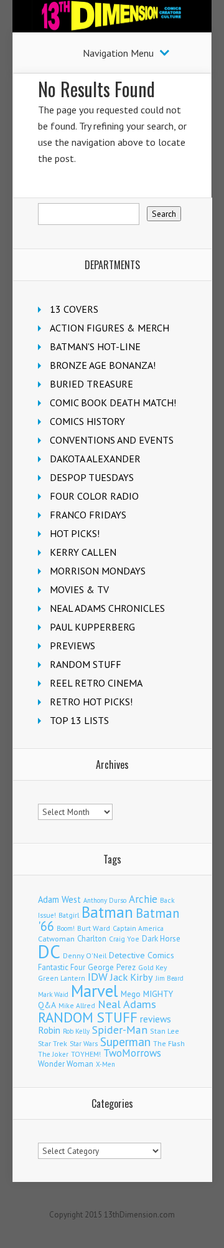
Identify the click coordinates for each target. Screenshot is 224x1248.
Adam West (59, 899)
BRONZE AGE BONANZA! (103, 365)
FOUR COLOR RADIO (94, 496)
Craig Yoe (124, 938)
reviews (155, 1018)
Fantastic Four (61, 967)
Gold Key (152, 967)
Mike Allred (76, 1005)
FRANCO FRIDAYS (88, 514)
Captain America (138, 928)
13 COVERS (74, 309)
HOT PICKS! (75, 533)
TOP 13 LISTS (79, 720)
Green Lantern (61, 978)
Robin (49, 1030)
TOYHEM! (86, 1054)
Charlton (91, 938)
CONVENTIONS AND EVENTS (112, 440)
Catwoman (56, 938)
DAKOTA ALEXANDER (95, 458)
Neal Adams (127, 1004)
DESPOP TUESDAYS (92, 477)
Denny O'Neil (84, 955)
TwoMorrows (132, 1053)
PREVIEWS (72, 645)
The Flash (169, 1043)
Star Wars (84, 1043)
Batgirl (68, 915)
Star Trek (52, 1043)
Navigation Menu (118, 53)
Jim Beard (170, 978)
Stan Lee (164, 1031)
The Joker (53, 1054)
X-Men (105, 1064)
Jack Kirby (131, 977)
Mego (131, 993)
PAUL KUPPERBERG (92, 627)
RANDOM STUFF (85, 664)
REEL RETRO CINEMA (96, 683)
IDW (98, 976)
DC (49, 951)
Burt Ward (93, 928)
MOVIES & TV (79, 589)
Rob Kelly (76, 1031)
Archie (143, 899)
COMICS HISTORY (87, 421)
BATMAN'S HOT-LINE (95, 346)
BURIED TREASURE (91, 384)
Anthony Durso (104, 900)
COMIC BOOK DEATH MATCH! (113, 402)
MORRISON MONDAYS (98, 570)
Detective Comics (141, 955)
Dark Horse (161, 938)
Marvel (94, 990)
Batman (107, 912)
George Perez (112, 967)
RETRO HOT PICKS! (91, 701)
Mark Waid (53, 994)
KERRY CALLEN (83, 552)
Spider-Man (119, 1029)
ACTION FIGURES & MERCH (109, 328)
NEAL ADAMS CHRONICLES (107, 608)
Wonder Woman (65, 1064)
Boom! (66, 928)
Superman (125, 1041)
